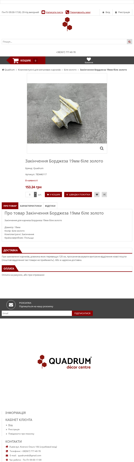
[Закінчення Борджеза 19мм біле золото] (101, 148)
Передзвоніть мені (80, 12)
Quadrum (38, 168)
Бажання (89, 62)
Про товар (10, 205)
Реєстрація (14, 429)
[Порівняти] (104, 194)
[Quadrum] (67, 24)
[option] (67, 113)
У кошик (55, 194)
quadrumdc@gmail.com (29, 455)
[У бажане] (96, 194)
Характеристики (31, 205)
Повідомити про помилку (21, 433)
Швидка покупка (79, 194)
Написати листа (54, 12)
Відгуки (50, 205)
